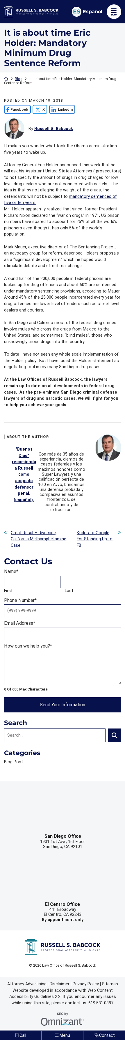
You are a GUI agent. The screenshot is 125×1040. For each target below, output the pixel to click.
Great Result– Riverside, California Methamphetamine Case (38, 539)
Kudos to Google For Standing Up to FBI (94, 539)
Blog (18, 79)
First (8, 590)
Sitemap (110, 984)
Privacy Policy (86, 984)
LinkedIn (61, 109)
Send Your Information (62, 704)
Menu (114, 14)
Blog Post (13, 761)
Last (69, 590)
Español (92, 11)
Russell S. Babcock (53, 128)
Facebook (16, 109)
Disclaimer (59, 984)
